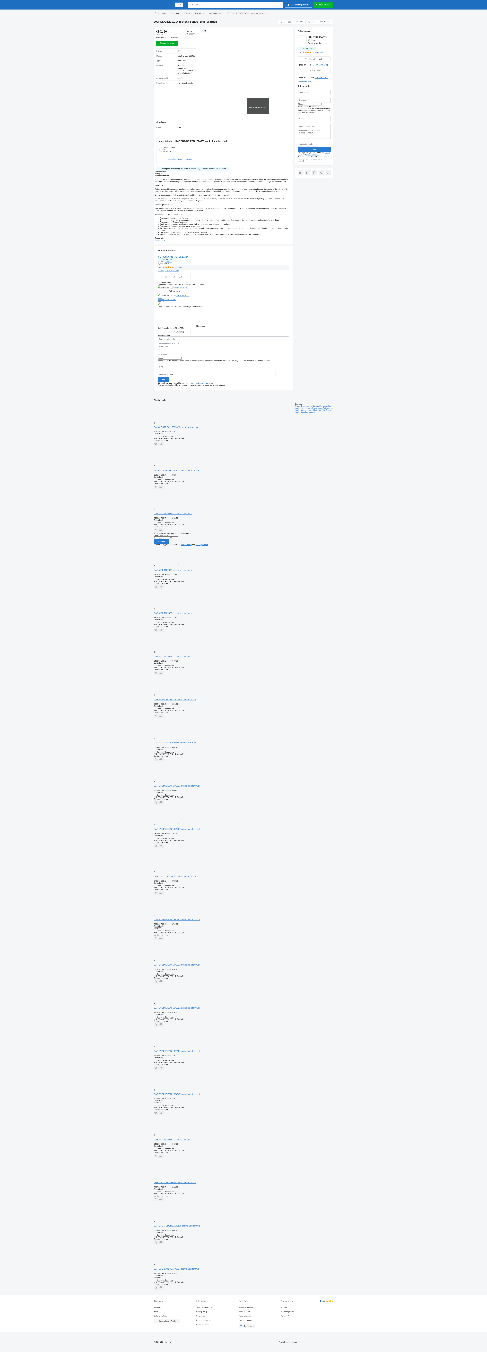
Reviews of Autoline (204, 1320)
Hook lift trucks (319, 410)
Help (156, 1312)
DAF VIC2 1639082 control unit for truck (173, 513)
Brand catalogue (203, 1324)
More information (304, 82)
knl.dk (160, 298)
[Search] (190, 4)
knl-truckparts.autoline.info (168, 271)
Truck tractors (306, 406)
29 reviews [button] (179, 267)
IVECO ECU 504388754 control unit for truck (175, 1182)
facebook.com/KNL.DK (167, 300)
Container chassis (307, 412)
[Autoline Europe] (163, 5)
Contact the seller (167, 43)
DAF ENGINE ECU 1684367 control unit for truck (177, 829)
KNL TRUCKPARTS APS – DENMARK (173, 257)
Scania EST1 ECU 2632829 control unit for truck (177, 427)
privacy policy (190, 383)
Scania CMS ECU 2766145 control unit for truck (176, 470)
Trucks (298, 406)
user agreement (205, 383)
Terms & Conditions (204, 1307)
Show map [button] (200, 326)
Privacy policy (201, 1312)
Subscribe (161, 541)
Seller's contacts (160, 1316)
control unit (181, 61)
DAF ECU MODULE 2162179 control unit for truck (177, 1226)
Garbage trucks (306, 410)
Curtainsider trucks (320, 406)
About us (157, 1307)
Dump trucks (317, 408)
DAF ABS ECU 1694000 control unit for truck (175, 699)
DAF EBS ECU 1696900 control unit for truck (175, 743)
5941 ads (168, 262)
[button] (282, 22)
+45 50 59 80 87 (182, 296)
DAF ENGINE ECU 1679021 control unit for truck (177, 786)
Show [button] (173, 287)
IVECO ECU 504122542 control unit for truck (175, 876)
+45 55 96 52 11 (182, 287)
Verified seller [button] (168, 259)
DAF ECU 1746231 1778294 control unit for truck (177, 1269)
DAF (179, 51)
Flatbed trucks (306, 408)
